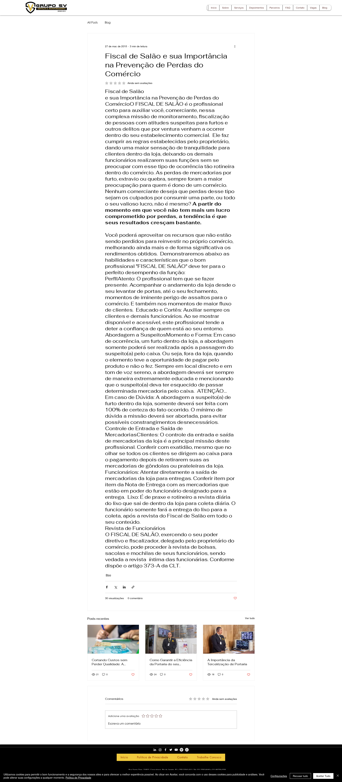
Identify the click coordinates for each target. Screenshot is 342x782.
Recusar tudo (300, 776)
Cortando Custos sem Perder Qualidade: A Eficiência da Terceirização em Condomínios (109, 662)
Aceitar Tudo (323, 776)
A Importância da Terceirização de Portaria (227, 662)
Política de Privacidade (78, 777)
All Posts (92, 22)
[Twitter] (171, 750)
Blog (108, 22)
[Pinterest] (181, 750)
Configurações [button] (279, 776)
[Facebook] (165, 750)
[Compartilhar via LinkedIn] (124, 587)
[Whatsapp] (187, 750)
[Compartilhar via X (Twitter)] (115, 587)
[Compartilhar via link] (133, 587)
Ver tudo (250, 618)
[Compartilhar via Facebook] (106, 587)
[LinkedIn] (155, 750)
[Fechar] (338, 776)
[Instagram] (160, 750)
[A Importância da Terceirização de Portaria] (229, 639)
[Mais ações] (235, 46)
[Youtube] (176, 750)
